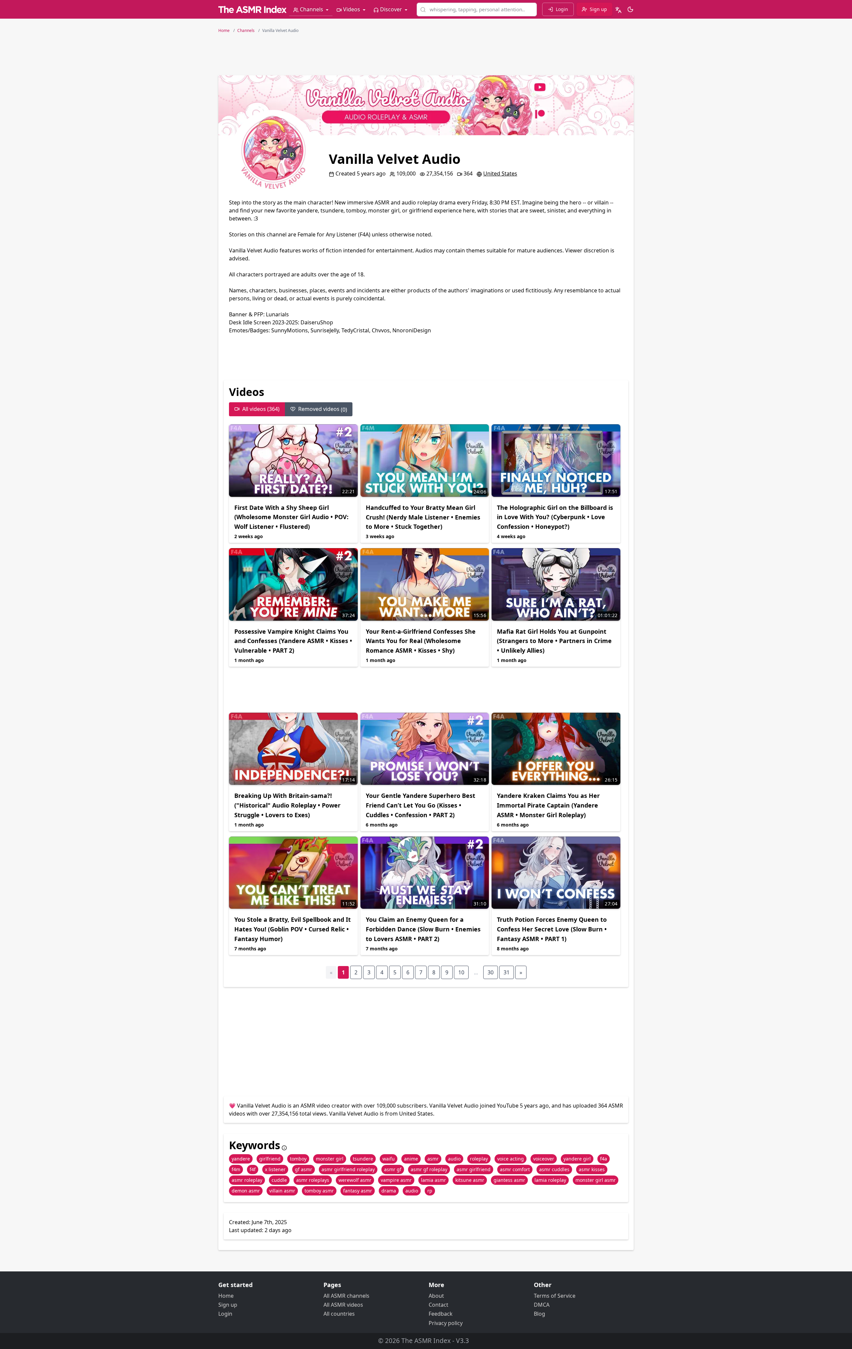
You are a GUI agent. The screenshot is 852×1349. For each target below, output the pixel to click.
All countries (339, 1313)
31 (507, 972)
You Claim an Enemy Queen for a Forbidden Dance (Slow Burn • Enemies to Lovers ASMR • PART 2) (423, 929)
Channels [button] (311, 9)
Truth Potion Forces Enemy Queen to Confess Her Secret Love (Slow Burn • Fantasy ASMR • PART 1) (552, 929)
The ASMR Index (426, 1340)
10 (461, 972)
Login (225, 1313)
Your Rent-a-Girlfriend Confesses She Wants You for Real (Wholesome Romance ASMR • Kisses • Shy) (421, 641)
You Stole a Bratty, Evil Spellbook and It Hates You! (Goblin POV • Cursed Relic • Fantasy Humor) (292, 929)
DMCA (541, 1304)
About (436, 1295)
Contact (438, 1304)
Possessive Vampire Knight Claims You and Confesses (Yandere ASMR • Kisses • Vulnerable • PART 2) (293, 641)
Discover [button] (391, 9)
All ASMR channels (346, 1295)
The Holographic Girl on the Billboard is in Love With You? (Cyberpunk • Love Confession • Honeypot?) (555, 517)
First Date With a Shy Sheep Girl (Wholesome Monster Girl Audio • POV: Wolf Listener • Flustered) (291, 517)
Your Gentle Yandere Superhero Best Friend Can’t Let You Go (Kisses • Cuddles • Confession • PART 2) (420, 805)
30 (491, 972)
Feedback (441, 1313)
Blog (539, 1313)
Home (226, 1295)
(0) (322, 409)
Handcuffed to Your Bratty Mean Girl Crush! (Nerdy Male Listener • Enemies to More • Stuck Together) (423, 517)
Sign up (227, 1304)
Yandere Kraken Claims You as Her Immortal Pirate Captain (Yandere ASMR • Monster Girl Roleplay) (548, 805)
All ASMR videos (343, 1304)
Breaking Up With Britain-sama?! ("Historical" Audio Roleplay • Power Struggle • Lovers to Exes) (287, 805)
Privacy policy (446, 1323)
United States (500, 173)
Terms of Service (554, 1295)
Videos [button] (351, 9)
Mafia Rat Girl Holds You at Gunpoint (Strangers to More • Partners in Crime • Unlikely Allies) (554, 641)
